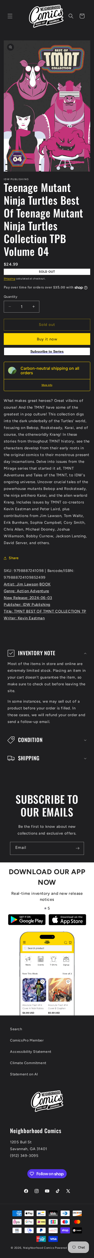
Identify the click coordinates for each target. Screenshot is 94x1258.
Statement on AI (24, 1074)
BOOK (44, 584)
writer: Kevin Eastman (24, 618)
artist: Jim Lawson (21, 584)
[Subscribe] (77, 848)
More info (47, 385)
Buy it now (47, 339)
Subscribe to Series (47, 351)
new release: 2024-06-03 (28, 598)
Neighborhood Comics (38, 1247)
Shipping (9, 278)
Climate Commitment (28, 1063)
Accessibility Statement (30, 1052)
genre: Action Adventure (26, 591)
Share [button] (14, 558)
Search (16, 1029)
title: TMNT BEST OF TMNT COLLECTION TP (45, 611)
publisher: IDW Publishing (27, 604)
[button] (10, 16)
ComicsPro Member (27, 1040)
